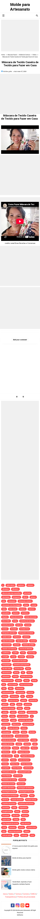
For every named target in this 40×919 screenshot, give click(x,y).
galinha (23, 700)
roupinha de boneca (8, 803)
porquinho (5, 768)
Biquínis (5, 617)
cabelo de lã (6, 637)
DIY (23, 672)
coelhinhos (6, 653)
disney (16, 672)
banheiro (32, 609)
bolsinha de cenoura (27, 621)
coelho (15, 653)
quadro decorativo (8, 788)
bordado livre (24, 629)
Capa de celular (22, 641)
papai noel (25, 748)
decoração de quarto (20, 660)
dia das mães (6, 668)
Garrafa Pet (33, 700)
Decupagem (6, 664)
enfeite (15, 676)
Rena (31, 795)
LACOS (13, 712)
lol (32, 716)
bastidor (15, 613)
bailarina (22, 609)
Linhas (12, 716)
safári (14, 807)
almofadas (5, 597)
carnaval (33, 641)
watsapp (24, 835)
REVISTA (5, 799)
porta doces (28, 768)
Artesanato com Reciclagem (11, 605)
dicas (28, 668)
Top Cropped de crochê (10, 823)
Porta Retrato (6, 776)
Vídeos (27, 831)
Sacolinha (5, 807)
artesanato (11, 601)
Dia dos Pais (19, 668)
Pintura (13, 760)
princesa (22, 780)
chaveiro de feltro (28, 645)
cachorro (26, 637)
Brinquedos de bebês (26, 633)
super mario (6, 819)
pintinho (5, 760)
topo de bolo (25, 823)
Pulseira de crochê (8, 784)
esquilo (18, 680)
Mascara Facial (28, 724)
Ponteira (5, 764)
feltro (10, 688)
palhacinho (6, 748)
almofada (27, 593)
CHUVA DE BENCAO (26, 649)
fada (3, 688)
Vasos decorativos (15, 831)
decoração (5, 660)
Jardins (4, 712)
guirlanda (28, 704)
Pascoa (34, 748)
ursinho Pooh (31, 827)
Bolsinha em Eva (7, 625)
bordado (14, 629)
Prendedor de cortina (9, 780)
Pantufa (15, 748)
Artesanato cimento (25, 601)
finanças (30, 692)
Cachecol (17, 637)
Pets (16, 756)
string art (25, 815)
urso (3, 831)
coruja (13, 657)
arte (3, 601)
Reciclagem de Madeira (25, 788)
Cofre (23, 653)
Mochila (32, 732)
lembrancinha (32, 712)
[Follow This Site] (22, 905)
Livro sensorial (22, 716)
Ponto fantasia (26, 764)
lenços (4, 716)
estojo (26, 680)
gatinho (4, 704)
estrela (34, 680)
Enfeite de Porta (7, 680)
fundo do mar (13, 700)
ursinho (21, 827)
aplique (33, 597)
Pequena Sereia (24, 752)
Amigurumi (16, 597)
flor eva (29, 696)
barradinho (5, 613)
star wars (16, 815)
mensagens (6, 732)
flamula (4, 696)
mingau (16, 732)
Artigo (26, 605)
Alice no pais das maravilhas (11, 593)
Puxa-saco (21, 784)
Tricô (4, 827)
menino (24, 728)
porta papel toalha (24, 772)
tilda (23, 819)
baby (4, 609)
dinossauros (6, 672)
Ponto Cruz (14, 764)
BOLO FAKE (6, 621)
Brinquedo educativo (9, 633)
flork (3, 700)
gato (12, 704)
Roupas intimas (31, 799)
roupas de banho (17, 799)
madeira (5, 720)
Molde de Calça (7, 736)
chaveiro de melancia (9, 649)
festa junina (20, 692)
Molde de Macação (8, 740)
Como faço (31, 653)
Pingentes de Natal (27, 756)
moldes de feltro (7, 744)
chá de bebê (6, 645)
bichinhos (25, 613)
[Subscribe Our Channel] (27, 905)
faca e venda (13, 684)
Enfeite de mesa (26, 676)
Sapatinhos (23, 807)
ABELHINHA (10, 585)
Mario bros (16, 724)
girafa (19, 704)
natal (34, 744)
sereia (17, 811)
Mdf (3, 728)
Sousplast (5, 815)
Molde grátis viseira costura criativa (23, 870)
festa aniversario (7, 692)
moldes (33, 740)
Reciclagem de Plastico (9, 795)
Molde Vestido (23, 740)
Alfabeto (30, 585)
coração (5, 657)
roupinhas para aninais (26, 803)
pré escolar (18, 776)
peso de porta (7, 756)
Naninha (27, 744)
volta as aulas (6, 835)
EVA (3, 684)
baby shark (12, 609)
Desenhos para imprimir (21, 664)
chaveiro (16, 645)
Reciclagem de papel (26, 792)
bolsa (15, 621)
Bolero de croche (30, 617)
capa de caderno (7, 641)
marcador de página (25, 720)
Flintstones (14, 696)
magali (13, 720)
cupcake (30, 657)
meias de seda (13, 728)
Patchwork (5, 752)
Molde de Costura (21, 736)
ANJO (25, 597)
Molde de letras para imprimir (21, 858)
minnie (24, 732)
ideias (20, 708)
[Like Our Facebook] (13, 905)
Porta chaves (17, 768)
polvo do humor (24, 760)
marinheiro (5, 724)
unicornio (12, 827)
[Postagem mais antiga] (23, 396)
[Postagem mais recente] (16, 396)
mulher (19, 744)
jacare (27, 708)
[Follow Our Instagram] (17, 905)
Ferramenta (19, 688)
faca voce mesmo (26, 684)
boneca (27, 625)
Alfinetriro (15, 589)
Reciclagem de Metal (9, 792)
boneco (4, 629)
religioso (24, 795)
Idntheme (20, 915)
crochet (21, 657)
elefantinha (6, 676)
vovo (16, 835)
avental (34, 605)
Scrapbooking (7, 811)
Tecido (16, 819)
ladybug (21, 712)
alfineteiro (5, 589)
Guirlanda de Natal (8, 708)
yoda (32, 835)
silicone (25, 811)
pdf (14, 752)
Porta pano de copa (8, 772)
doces (30, 672)
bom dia (19, 625)
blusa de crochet (16, 617)
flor (22, 696)
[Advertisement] (20, 35)
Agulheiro (21, 585)
